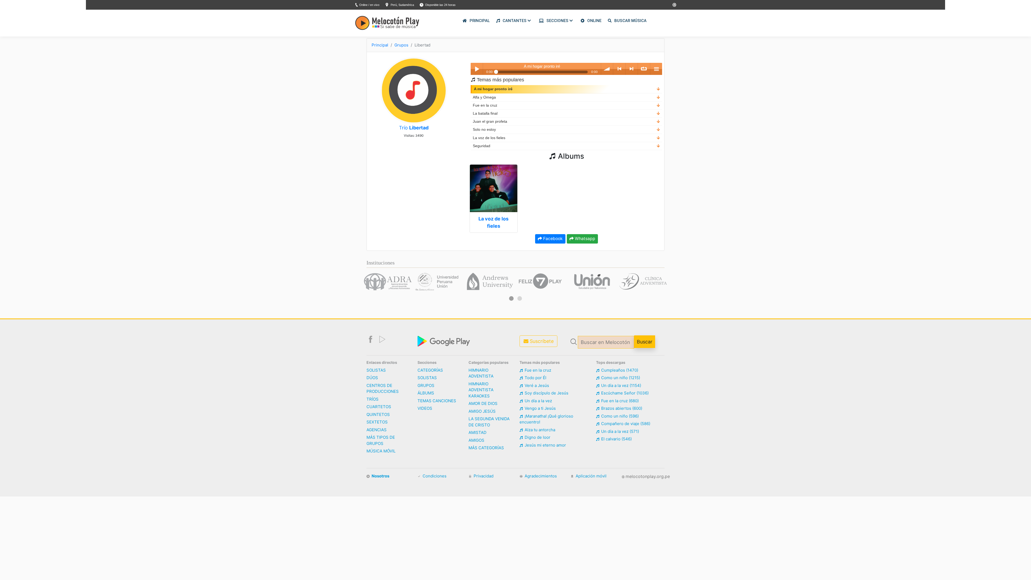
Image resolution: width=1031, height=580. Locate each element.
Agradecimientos (540, 476)
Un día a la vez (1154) (620, 385)
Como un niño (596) (619, 416)
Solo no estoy (484, 130)
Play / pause (477, 69)
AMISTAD (478, 432)
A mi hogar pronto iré (493, 89)
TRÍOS (372, 399)
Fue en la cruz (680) (619, 400)
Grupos (401, 45)
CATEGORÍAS (430, 370)
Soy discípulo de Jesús (546, 393)
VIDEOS (425, 408)
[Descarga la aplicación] (444, 341)
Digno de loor (537, 437)
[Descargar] (658, 89)
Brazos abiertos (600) (621, 408)
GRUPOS (426, 385)
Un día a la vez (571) (619, 431)
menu (656, 69)
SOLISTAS (376, 370)
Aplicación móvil (591, 476)
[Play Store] (674, 5)
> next (632, 69)
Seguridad (481, 146)
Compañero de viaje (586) (625, 423)
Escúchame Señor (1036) (624, 393)
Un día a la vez (538, 400)
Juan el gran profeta (490, 121)
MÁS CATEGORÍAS (486, 447)
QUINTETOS (378, 414)
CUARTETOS (378, 406)
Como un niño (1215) (620, 377)
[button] (511, 298)
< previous (619, 69)
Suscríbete (541, 341)
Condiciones (434, 476)
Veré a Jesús (536, 385)
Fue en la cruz (485, 105)
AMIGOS (476, 440)
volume (607, 69)
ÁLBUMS (426, 393)
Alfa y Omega (484, 97)
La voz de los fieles (489, 138)
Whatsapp (584, 238)
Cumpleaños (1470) (619, 370)
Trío (414, 127)
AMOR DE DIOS (483, 403)
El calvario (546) (616, 438)
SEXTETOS (377, 422)
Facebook (552, 238)
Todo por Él (535, 377)
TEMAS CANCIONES (437, 400)
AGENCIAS (376, 429)
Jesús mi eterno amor (545, 445)
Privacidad (483, 476)
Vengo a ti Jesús (540, 408)
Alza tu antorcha (539, 429)
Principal (380, 45)
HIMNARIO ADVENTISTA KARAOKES (481, 389)
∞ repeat (644, 69)
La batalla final (485, 113)
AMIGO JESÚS (482, 411)
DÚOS (372, 377)
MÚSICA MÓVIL (380, 451)
